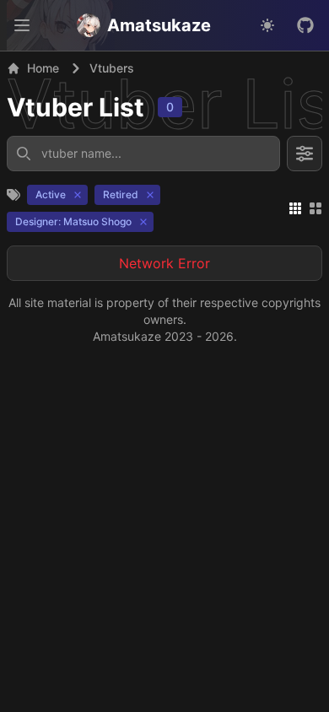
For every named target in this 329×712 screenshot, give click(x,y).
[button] (22, 25)
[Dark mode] (267, 25)
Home (43, 68)
